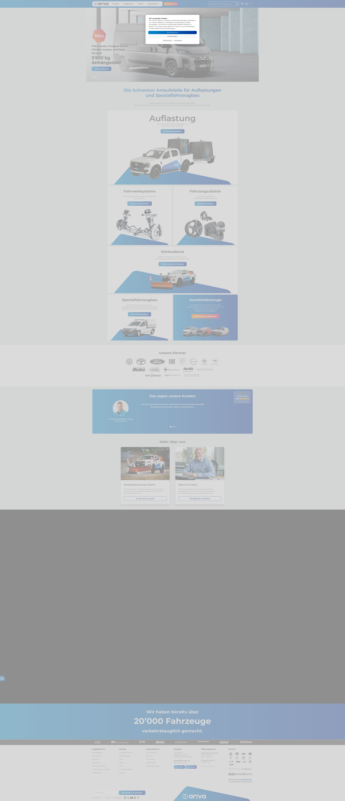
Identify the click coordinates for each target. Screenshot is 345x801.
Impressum (178, 40)
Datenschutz (167, 40)
